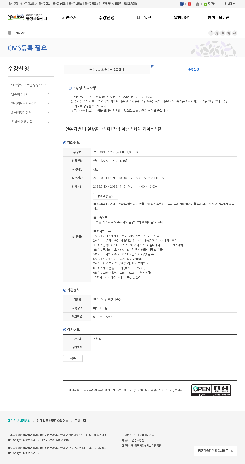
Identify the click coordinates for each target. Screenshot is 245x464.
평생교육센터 (130, 3)
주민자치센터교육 (112, 3)
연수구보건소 (75, 3)
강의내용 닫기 (105, 196)
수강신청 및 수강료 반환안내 (106, 69)
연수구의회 (44, 3)
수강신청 (193, 69)
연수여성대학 (20, 94)
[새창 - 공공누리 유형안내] (211, 390)
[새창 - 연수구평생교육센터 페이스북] (182, 4)
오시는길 (80, 421)
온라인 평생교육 (21, 121)
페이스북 (211, 33)
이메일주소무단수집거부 (52, 421)
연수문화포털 (59, 3)
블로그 (222, 33)
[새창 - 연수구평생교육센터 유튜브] (189, 4)
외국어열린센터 (21, 112)
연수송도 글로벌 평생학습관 (29, 85)
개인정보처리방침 (19, 421)
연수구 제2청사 (28, 3)
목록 (73, 358)
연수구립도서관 (93, 3)
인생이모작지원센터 (24, 103)
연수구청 (13, 3)
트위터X (217, 33)
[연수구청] (197, 4)
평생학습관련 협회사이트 (213, 451)
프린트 (234, 33)
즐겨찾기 (228, 33)
